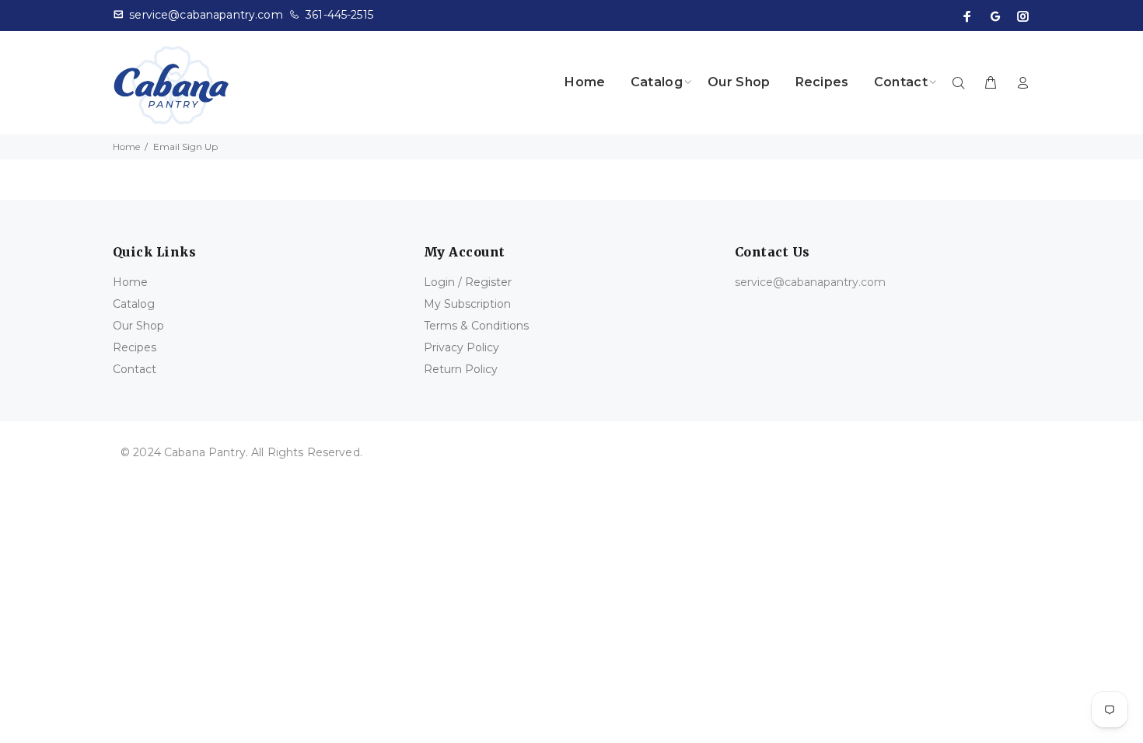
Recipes (134, 347)
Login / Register (468, 282)
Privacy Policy (461, 347)
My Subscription (467, 304)
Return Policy (461, 369)
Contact (134, 369)
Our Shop (138, 326)
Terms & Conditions (476, 326)
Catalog (134, 304)
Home (126, 146)
